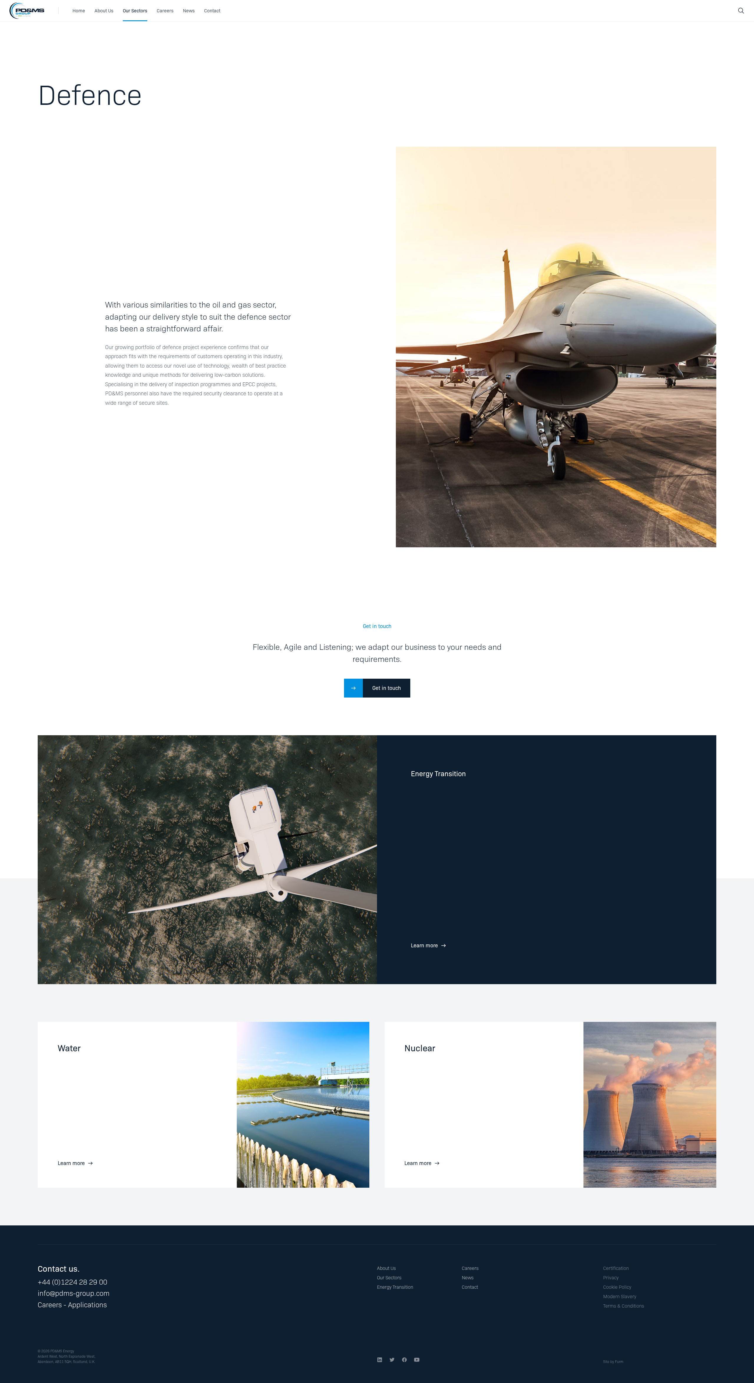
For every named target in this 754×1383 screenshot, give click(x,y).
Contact (212, 10)
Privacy (611, 1277)
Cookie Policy (617, 1287)
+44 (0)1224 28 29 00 (72, 1281)
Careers (165, 10)
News (189, 10)
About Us (104, 10)
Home (78, 10)
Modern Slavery (619, 1296)
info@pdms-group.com (74, 1292)
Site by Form (613, 1361)
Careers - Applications (72, 1304)
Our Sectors (135, 10)
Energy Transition (395, 1287)
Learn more (424, 945)
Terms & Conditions (623, 1306)
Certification (616, 1268)
